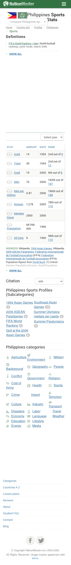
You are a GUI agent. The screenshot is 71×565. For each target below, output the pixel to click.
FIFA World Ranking (14, 323)
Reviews (8, 500)
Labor (36, 411)
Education (18, 421)
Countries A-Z (11, 487)
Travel (56, 411)
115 (50, 240)
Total (17, 163)
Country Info (23, 27)
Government (35, 378)
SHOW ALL (15, 54)
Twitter (40, 540)
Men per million (15, 193)
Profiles (38, 27)
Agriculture (18, 357)
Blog (6, 526)
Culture (16, 404)
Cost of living (13, 385)
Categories (9, 481)
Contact (8, 520)
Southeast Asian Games (45, 304)
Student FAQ (11, 513)
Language (39, 416)
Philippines (52, 27)
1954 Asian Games (41, 248)
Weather (58, 416)
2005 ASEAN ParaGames (20, 251)
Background (14, 368)
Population (14, 228)
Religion (54, 378)
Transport (55, 406)
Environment (36, 359)
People (59, 366)
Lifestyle (38, 421)
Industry (37, 404)
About (6, 507)
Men (16, 182)
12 (49, 165)
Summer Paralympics (49, 321)
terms (35, 558)
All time (18, 238)
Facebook (30, 540)
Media (36, 425)
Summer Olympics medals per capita (47, 313)
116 (50, 206)
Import (35, 394)
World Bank (39, 262)
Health (37, 385)
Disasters (17, 411)
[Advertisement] (35, 94)
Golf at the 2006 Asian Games (17, 332)
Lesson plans (11, 494)
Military (59, 357)
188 (50, 195)
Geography (40, 366)
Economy (17, 416)
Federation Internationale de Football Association (30, 256)
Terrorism (55, 396)
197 (50, 184)
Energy (16, 425)
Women (18, 204)
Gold (17, 154)
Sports (58, 385)
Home (9, 27)
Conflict (16, 376)
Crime (15, 394)
